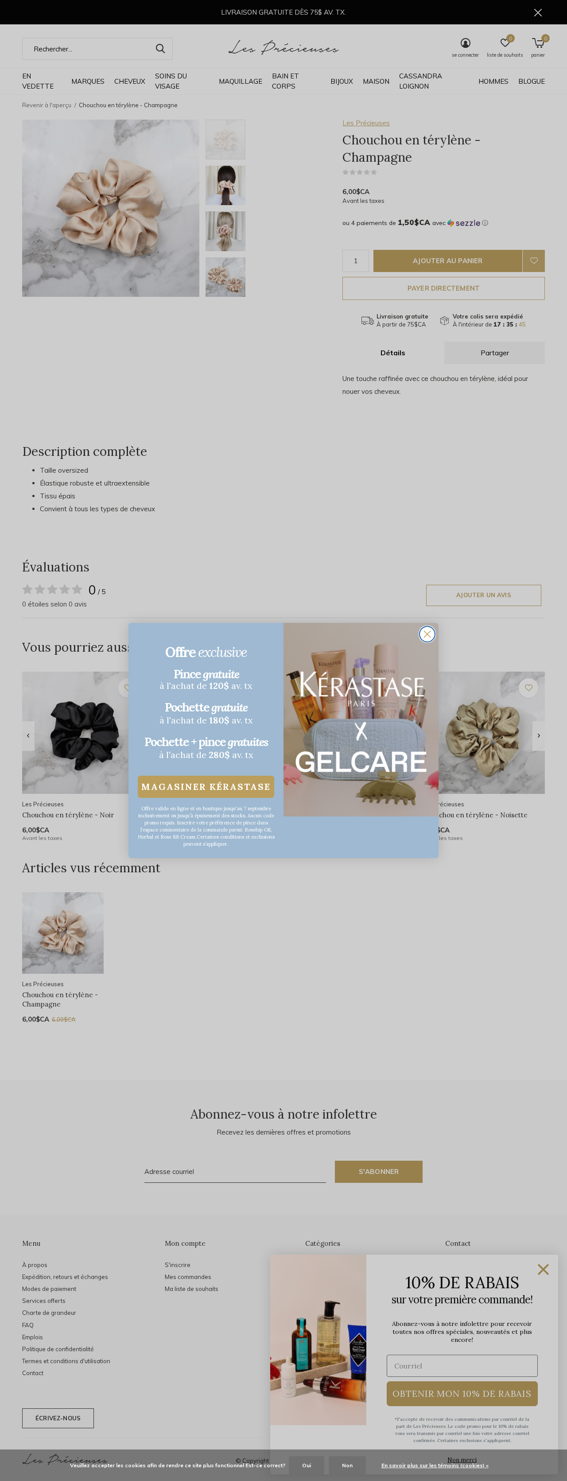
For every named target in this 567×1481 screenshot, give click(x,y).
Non (347, 1465)
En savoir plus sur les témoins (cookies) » (435, 1465)
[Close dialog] (427, 634)
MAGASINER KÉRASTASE (206, 786)
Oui (306, 1465)
